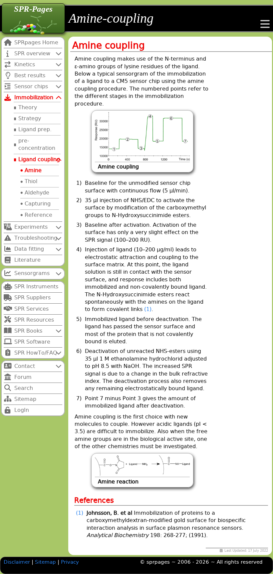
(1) (147, 309)
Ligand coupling (39, 159)
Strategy (29, 118)
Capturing (38, 203)
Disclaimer (17, 562)
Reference (38, 215)
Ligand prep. (35, 129)
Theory (27, 107)
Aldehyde (37, 192)
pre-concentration (36, 144)
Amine (33, 170)
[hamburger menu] (265, 26)
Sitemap (46, 562)
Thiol (31, 181)
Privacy (70, 562)
